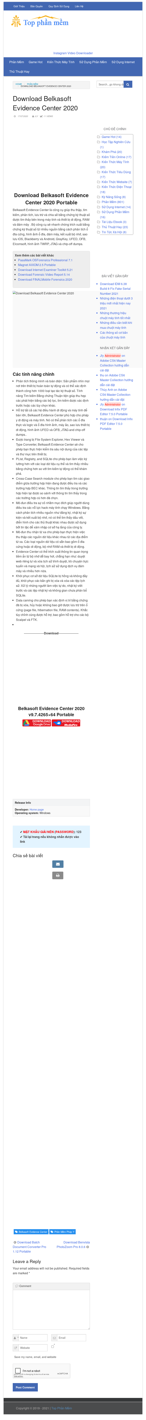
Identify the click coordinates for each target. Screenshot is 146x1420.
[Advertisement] (51, 158)
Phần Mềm (32, 84)
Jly (36, 116)
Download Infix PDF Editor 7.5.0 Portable (116, 424)
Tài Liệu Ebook (112, 222)
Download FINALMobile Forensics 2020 (45, 279)
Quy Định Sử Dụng (58, 6)
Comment (25, 1286)
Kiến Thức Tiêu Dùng (116, 172)
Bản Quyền (36, 6)
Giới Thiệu (19, 6)
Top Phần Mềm (61, 1408)
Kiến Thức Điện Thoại (117, 187)
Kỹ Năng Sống (111, 197)
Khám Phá (109, 152)
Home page (37, 809)
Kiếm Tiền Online (113, 157)
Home (19, 83)
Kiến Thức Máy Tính (115, 162)
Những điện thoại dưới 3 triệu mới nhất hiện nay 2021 (116, 303)
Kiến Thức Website (115, 182)
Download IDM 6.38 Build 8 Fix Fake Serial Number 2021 (115, 289)
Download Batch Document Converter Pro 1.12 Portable (29, 1247)
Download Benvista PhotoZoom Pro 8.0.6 (73, 1244)
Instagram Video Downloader (73, 53)
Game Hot (108, 137)
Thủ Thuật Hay (112, 227)
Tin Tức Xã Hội (112, 232)
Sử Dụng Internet (113, 207)
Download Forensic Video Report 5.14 (44, 274)
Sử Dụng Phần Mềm (115, 212)
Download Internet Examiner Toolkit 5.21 (45, 270)
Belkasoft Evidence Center (33, 1232)
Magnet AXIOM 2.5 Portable (37, 265)
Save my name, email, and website (35, 1357)
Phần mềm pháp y (64, 1232)
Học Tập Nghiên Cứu (116, 142)
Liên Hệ (79, 6)
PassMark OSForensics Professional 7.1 (45, 260)
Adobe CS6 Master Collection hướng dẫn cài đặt (114, 365)
